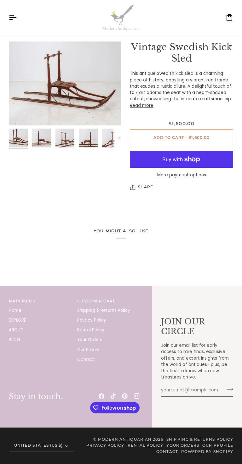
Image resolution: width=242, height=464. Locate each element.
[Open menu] (18, 18)
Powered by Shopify (207, 452)
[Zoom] (65, 83)
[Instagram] (137, 396)
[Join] (228, 389)
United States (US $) (38, 445)
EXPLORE (17, 320)
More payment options (181, 175)
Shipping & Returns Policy (103, 310)
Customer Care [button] (96, 301)
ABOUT (16, 330)
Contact (86, 359)
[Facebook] (101, 396)
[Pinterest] (125, 396)
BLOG (14, 340)
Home (15, 310)
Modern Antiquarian (125, 439)
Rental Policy (90, 330)
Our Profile (88, 350)
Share (145, 187)
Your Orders (89, 340)
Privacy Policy (91, 320)
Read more (141, 105)
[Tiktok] (113, 396)
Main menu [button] (22, 301)
